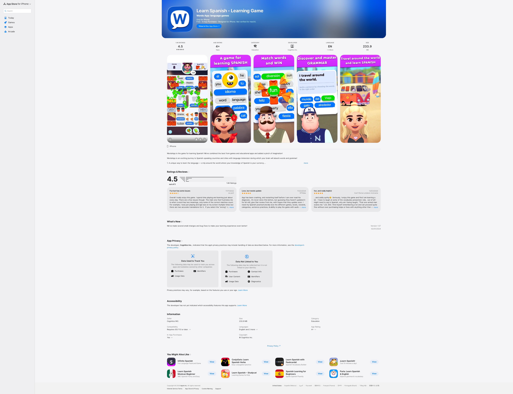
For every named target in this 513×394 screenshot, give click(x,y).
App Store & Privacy (192, 388)
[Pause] (196, 139)
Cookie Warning (207, 388)
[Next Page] (383, 99)
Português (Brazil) (351, 385)
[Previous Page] (164, 99)
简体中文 (317, 385)
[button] (17, 18)
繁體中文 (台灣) (374, 385)
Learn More (243, 290)
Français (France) (329, 385)
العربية (301, 385)
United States (277, 385)
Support (218, 388)
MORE (232, 207)
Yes (168, 337)
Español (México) (290, 385)
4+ (312, 329)
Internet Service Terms (174, 388)
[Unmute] (200, 139)
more (306, 163)
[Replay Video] (170, 139)
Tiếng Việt (363, 385)
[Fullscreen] (204, 139)
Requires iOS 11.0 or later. (177, 329)
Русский (309, 385)
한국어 (340, 385)
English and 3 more (247, 329)
